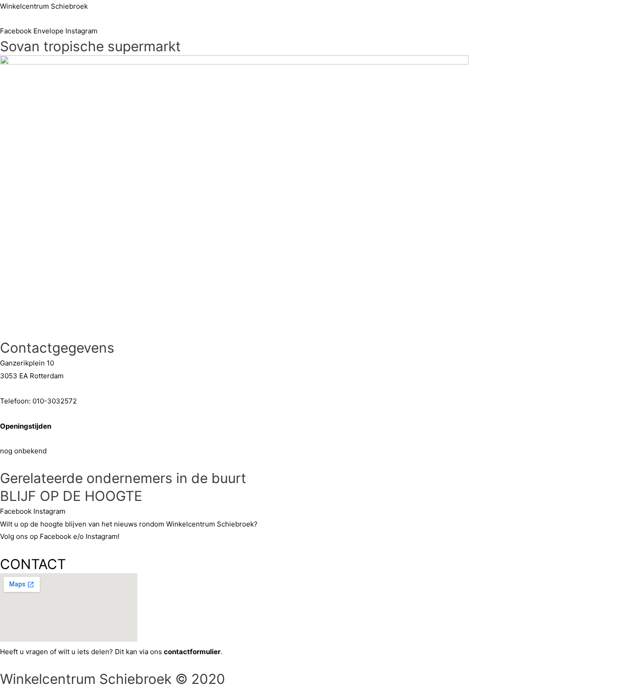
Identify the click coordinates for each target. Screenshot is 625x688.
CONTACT (33, 564)
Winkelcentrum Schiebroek (44, 6)
